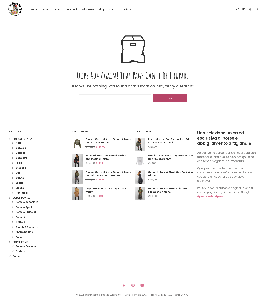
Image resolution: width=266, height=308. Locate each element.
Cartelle (21, 222)
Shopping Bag (24, 232)
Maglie (20, 188)
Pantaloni (22, 192)
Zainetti (20, 237)
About (46, 9)
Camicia (21, 148)
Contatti (114, 9)
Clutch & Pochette (27, 227)
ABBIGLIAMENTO (22, 138)
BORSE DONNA (21, 197)
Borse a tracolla (26, 212)
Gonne (20, 178)
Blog (101, 9)
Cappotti (21, 158)
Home (34, 9)
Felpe (19, 162)
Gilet (19, 172)
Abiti (18, 142)
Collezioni (71, 9)
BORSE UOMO (21, 242)
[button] (236, 9)
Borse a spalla (24, 207)
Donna (17, 256)
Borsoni (20, 217)
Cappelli (21, 152)
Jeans (19, 182)
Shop (57, 9)
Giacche (21, 168)
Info (126, 9)
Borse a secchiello (27, 202)
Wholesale (88, 9)
